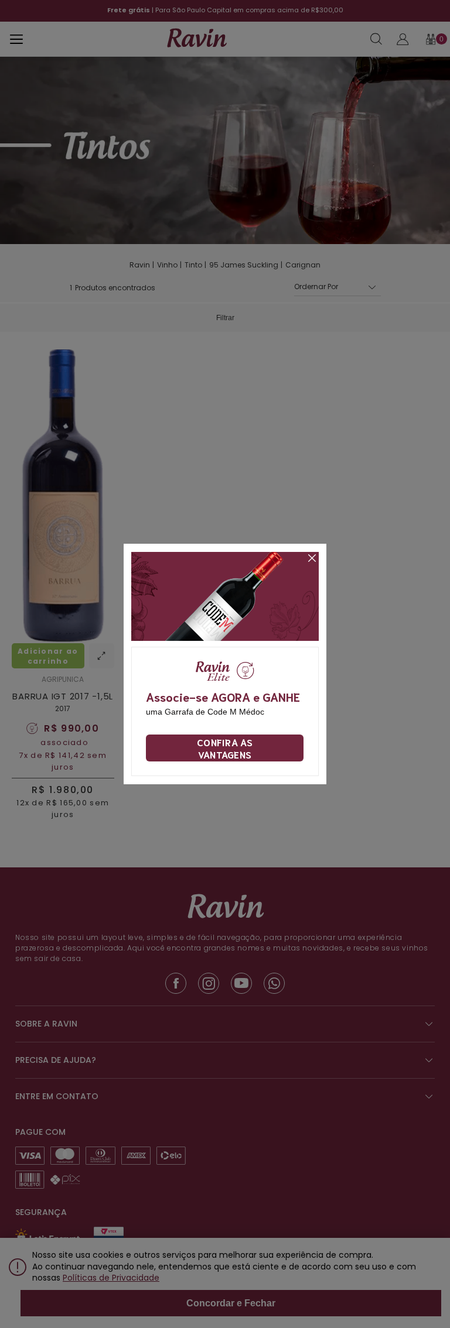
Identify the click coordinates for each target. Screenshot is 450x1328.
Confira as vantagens (225, 748)
